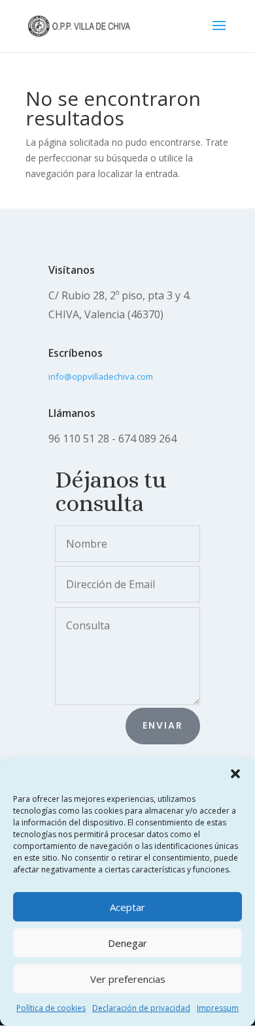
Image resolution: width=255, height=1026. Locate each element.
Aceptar (127, 907)
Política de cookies (51, 1008)
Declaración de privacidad (141, 1008)
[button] (235, 773)
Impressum (218, 1008)
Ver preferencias (127, 978)
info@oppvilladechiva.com (100, 376)
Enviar (163, 725)
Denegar (127, 943)
